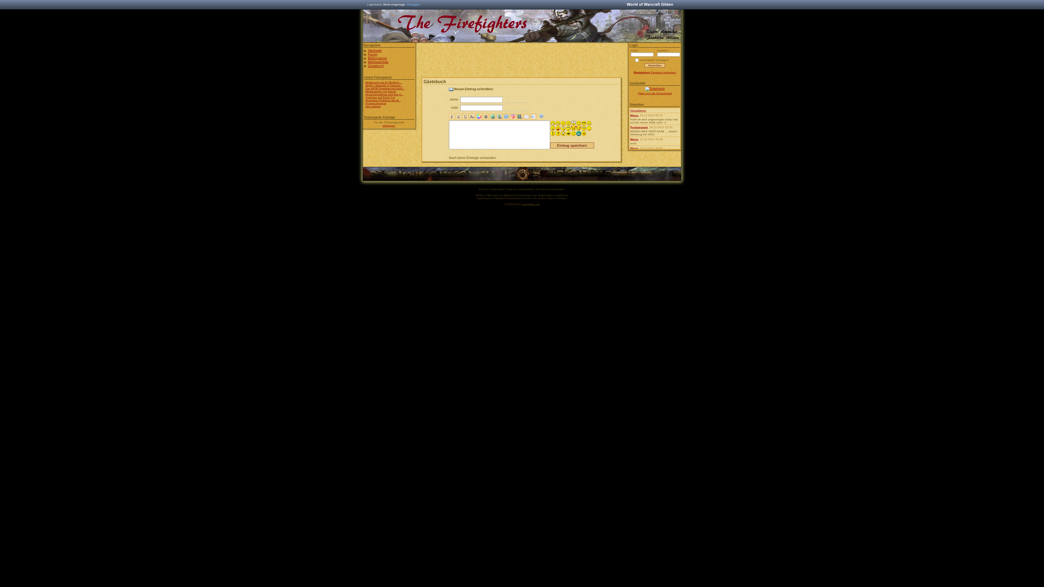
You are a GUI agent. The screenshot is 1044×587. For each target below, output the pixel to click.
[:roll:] (583, 128)
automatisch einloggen (654, 59)
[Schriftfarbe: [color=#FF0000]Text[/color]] (479, 117)
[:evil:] (573, 128)
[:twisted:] (578, 128)
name (454, 99)
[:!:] (552, 133)
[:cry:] (568, 128)
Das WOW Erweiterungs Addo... (385, 88)
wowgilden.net (531, 204)
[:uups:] (563, 128)
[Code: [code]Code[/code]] (533, 117)
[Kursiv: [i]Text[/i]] (459, 117)
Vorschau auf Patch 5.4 (380, 97)
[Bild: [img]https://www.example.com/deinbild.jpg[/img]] (499, 117)
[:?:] (558, 133)
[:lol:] (589, 123)
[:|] (573, 133)
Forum (372, 55)
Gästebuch (376, 66)
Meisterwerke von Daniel (380, 91)
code (454, 108)
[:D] (552, 123)
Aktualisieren (638, 110)
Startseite (375, 51)
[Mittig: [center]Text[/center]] (486, 117)
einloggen (389, 125)
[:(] (563, 123)
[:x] (552, 128)
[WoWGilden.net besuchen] (650, 5)
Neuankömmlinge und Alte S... (384, 94)
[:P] (558, 128)
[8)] (583, 123)
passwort (662, 50)
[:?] (578, 123)
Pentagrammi (639, 127)
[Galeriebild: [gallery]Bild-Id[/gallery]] (506, 117)
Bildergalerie (377, 58)
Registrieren (642, 72)
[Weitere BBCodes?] (541, 116)
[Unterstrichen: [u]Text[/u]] (465, 117)
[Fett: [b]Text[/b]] (452, 117)
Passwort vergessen (663, 72)
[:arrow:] (568, 133)
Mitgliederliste (378, 62)
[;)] (589, 128)
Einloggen (413, 4)
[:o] (568, 123)
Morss (634, 115)
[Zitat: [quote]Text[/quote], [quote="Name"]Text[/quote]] (527, 117)
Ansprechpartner (375, 103)
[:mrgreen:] (578, 133)
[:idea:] (563, 133)
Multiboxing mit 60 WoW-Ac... (383, 82)
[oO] (573, 123)
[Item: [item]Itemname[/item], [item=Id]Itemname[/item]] (513, 117)
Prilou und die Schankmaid (655, 93)
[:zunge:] (583, 133)
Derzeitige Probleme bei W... (383, 100)
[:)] (558, 123)
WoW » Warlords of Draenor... (383, 85)
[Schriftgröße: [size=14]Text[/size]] (472, 117)
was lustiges (373, 106)
